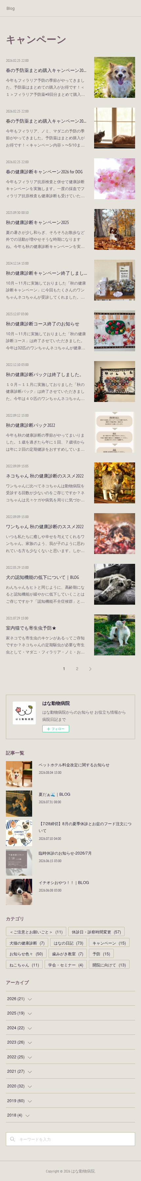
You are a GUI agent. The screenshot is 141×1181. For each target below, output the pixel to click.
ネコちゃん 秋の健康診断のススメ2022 (45, 476)
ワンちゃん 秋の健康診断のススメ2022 (45, 527)
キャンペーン (109, 943)
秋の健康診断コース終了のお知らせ (42, 324)
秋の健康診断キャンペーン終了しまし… (46, 273)
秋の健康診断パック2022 (30, 425)
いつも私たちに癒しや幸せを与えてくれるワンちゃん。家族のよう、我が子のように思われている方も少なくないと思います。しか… (45, 543)
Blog (11, 8)
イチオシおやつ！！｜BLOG (64, 882)
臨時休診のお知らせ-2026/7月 (65, 853)
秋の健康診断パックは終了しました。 (45, 374)
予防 (101, 953)
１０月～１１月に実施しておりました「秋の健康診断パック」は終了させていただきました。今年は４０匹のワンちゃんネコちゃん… (45, 391)
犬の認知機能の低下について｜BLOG (42, 577)
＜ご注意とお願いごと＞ (36, 931)
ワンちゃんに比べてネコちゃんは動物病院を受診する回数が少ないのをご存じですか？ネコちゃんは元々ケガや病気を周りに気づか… (45, 492)
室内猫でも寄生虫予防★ (31, 628)
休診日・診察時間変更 (96, 931)
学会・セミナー (65, 964)
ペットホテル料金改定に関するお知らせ (74, 764)
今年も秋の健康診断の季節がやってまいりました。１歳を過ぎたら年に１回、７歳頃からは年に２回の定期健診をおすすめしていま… (45, 442)
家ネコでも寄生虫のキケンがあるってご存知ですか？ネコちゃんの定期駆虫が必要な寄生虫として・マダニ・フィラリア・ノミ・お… (45, 644)
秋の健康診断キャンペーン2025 (37, 222)
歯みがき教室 (67, 953)
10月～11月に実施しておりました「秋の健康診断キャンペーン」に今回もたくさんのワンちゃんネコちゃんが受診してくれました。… (46, 290)
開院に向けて (109, 964)
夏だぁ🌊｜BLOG (54, 794)
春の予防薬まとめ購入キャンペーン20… (46, 70)
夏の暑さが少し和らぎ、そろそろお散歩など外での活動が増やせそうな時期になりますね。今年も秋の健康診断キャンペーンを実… (45, 239)
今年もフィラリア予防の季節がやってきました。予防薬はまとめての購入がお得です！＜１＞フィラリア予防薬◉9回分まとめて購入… (45, 87)
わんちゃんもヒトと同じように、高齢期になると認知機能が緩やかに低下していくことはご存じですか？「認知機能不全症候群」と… (45, 594)
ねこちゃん (24, 964)
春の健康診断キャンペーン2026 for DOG (44, 172)
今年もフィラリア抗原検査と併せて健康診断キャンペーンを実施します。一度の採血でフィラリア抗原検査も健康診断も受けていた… (45, 188)
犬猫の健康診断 (27, 943)
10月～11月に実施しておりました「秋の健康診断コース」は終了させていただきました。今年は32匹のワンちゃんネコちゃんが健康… (46, 340)
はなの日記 (68, 943)
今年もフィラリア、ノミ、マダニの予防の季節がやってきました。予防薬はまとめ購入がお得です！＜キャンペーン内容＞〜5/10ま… (45, 138)
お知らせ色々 (26, 953)
